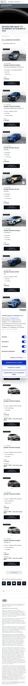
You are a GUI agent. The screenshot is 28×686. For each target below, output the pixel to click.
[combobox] (14, 43)
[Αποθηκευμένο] (23, 83)
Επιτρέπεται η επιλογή (14, 367)
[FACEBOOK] (19, 583)
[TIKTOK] (9, 583)
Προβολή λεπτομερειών (16, 357)
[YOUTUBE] (14, 583)
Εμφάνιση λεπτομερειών (11, 83)
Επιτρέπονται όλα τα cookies (14, 362)
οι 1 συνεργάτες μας (13, 318)
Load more (14, 572)
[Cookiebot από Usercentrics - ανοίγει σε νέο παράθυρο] (19, 310)
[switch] (24, 341)
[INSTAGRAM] (4, 583)
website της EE (5, 676)
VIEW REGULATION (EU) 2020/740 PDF (10, 608)
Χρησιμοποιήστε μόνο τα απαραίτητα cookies (14, 373)
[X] (24, 583)
